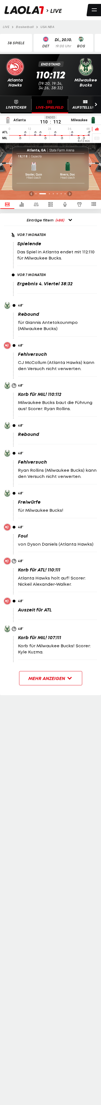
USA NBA (47, 27)
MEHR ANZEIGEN (47, 678)
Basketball (25, 27)
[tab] (7, 204)
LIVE (6, 27)
